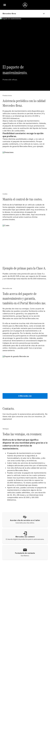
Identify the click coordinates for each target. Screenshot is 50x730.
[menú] (4, 5)
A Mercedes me (25, 396)
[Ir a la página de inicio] (25, 5)
